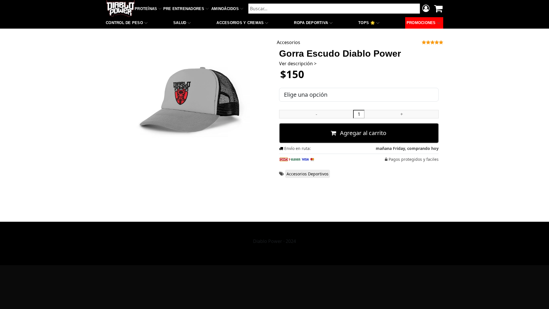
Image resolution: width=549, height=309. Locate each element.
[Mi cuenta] (425, 9)
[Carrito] (438, 8)
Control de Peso (124, 23)
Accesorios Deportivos (308, 174)
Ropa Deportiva (311, 23)
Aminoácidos (225, 9)
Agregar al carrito (362, 133)
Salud (179, 23)
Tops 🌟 (366, 23)
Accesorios (288, 42)
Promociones (421, 23)
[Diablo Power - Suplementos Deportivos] (120, 8)
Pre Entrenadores (183, 9)
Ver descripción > (298, 63)
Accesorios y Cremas (240, 23)
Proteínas (146, 9)
